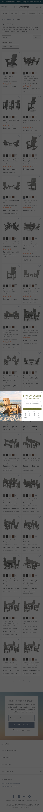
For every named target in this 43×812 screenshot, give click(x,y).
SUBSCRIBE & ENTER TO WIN (32, 408)
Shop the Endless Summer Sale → (32, 398)
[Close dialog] (42, 392)
